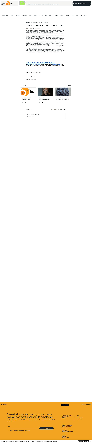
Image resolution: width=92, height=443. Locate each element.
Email (9, 426)
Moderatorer (56, 15)
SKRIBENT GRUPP (65, 416)
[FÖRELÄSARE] (74, 417)
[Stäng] (90, 441)
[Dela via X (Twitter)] (28, 76)
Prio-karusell (68, 15)
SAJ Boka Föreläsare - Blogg (36, 72)
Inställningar (81, 441)
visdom (30, 15)
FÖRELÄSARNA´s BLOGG (66, 415)
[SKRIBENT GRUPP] (74, 416)
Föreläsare (41, 15)
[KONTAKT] (74, 420)
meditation (18, 15)
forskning (35, 15)
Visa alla (69, 85)
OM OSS (63, 418)
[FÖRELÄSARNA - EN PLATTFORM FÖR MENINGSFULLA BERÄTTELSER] (28, 92)
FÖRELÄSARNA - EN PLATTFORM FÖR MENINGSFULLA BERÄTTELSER (26, 98)
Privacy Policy (79, 418)
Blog (73, 15)
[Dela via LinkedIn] (31, 76)
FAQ (77, 416)
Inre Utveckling (24, 15)
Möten (50, 15)
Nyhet (46, 15)
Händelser (62, 15)
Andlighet (12, 15)
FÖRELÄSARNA (5, 3)
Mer (85, 15)
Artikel (77, 15)
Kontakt (78, 415)
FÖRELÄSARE (64, 417)
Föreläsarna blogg (5, 15)
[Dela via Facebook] (26, 76)
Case (81, 15)
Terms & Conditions (80, 417)
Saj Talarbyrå (4, 404)
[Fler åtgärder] (64, 22)
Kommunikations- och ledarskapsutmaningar (44, 98)
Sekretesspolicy (54, 441)
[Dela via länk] (34, 76)
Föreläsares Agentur (86, 404)
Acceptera (87, 441)
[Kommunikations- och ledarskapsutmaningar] (45, 92)
